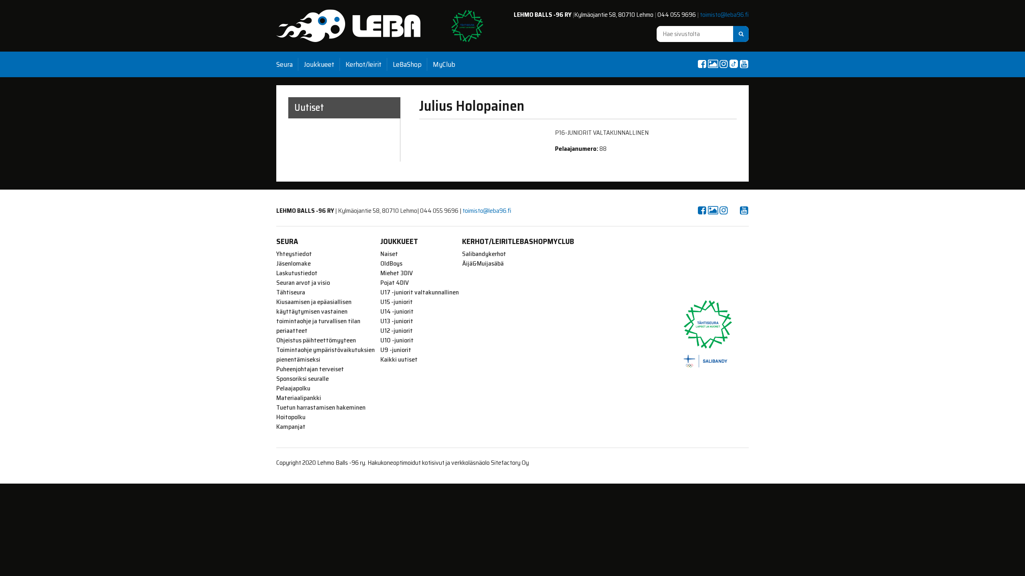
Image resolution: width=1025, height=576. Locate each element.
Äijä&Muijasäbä (483, 263)
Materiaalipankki (298, 398)
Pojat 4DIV (394, 283)
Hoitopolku (290, 417)
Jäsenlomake (293, 263)
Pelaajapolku (293, 388)
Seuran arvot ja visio (303, 283)
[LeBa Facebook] (702, 64)
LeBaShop (407, 64)
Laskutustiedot (297, 273)
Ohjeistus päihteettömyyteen (316, 340)
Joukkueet (319, 64)
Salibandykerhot (484, 254)
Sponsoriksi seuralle (302, 379)
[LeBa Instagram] (723, 64)
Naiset (389, 254)
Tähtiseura (290, 292)
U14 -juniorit (397, 311)
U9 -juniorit (395, 350)
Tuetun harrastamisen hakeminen (321, 407)
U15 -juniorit (396, 302)
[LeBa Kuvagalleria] (713, 64)
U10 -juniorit (397, 340)
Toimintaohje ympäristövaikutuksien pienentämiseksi (325, 354)
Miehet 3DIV (396, 273)
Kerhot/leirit (364, 64)
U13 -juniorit (396, 321)
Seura (284, 64)
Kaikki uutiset (399, 359)
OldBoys (391, 263)
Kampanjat (290, 427)
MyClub (444, 64)
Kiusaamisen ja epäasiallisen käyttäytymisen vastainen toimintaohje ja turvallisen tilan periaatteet (318, 316)
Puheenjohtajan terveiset (310, 369)
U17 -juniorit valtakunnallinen (419, 292)
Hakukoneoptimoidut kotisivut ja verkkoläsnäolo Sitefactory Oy (448, 463)
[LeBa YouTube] (744, 64)
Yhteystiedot (294, 254)
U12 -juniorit (396, 331)
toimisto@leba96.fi (724, 15)
